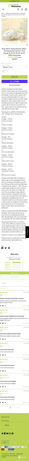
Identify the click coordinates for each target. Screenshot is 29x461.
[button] (11, 57)
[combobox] (14, 66)
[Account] (22, 9)
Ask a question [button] (14, 276)
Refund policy (12, 453)
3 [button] (14, 407)
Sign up (7, 425)
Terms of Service (5, 453)
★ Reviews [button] (27, 232)
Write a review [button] (14, 273)
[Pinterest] (12, 433)
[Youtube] (7, 433)
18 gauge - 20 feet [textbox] (8, 67)
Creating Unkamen (7, 63)
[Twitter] (2, 433)
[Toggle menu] (3, 9)
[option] (14, 31)
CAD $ (4, 442)
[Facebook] (5, 433)
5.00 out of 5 (18, 257)
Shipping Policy (20, 453)
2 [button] (12, 407)
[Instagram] (10, 433)
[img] (4, 292)
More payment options (14, 85)
